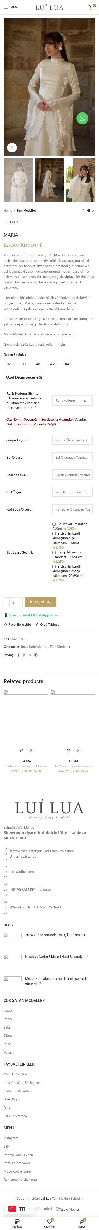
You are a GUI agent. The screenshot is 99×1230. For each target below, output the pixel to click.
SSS (6, 1146)
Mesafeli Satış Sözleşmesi (22, 1082)
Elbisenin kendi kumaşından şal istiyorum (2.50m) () (66, 540)
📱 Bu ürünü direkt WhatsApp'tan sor (32, 615)
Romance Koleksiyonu (34, 766)
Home (8, 210)
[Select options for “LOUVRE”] (69, 750)
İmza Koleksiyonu (34, 646)
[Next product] (93, 210)
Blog (7, 1107)
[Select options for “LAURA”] (22, 750)
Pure (7, 1044)
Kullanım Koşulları (18, 1091)
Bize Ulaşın (12, 1099)
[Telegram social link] (36, 655)
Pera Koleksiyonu (17, 1163)
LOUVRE (73, 761)
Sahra (8, 1011)
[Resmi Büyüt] (12, 147)
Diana (8, 1035)
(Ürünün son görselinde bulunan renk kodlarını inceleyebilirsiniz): (23, 400)
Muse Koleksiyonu (17, 1171)
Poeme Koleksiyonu (18, 1155)
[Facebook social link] (18, 655)
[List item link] (49, 854)
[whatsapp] (82, 118)
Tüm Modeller (26, 210)
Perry (8, 1019)
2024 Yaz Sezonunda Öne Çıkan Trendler (55, 935)
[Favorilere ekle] (30, 750)
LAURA (26, 761)
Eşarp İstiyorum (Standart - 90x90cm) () (68, 556)
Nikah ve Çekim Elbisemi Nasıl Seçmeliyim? (56, 957)
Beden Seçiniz (14, 354)
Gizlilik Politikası (16, 1074)
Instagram (11, 1138)
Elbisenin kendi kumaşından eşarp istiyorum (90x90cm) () (67, 573)
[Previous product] (83, 210)
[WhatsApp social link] (30, 655)
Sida (7, 1027)
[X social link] (24, 655)
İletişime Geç (41, 602)
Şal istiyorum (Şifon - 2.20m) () (70, 526)
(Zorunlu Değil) (46, 421)
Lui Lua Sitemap (15, 1116)
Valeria (9, 1052)
